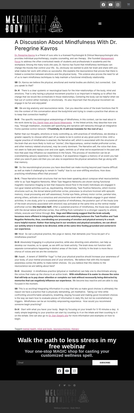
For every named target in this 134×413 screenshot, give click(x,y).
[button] (99, 23)
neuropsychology (61, 329)
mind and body (44, 329)
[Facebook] (103, 4)
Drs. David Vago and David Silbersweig (52, 122)
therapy (75, 329)
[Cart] (128, 4)
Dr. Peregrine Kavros (25, 55)
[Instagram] (118, 4)
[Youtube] (110, 4)
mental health (29, 329)
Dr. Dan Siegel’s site (58, 315)
